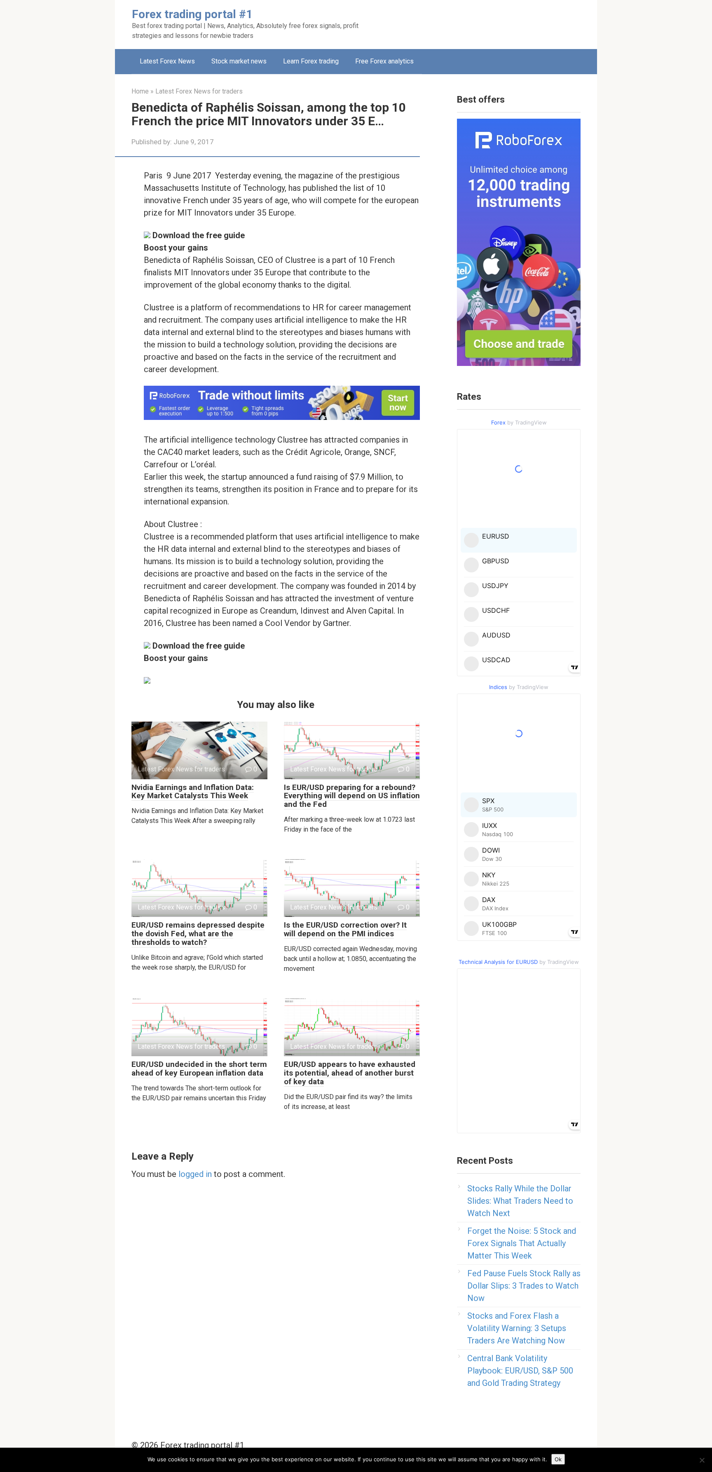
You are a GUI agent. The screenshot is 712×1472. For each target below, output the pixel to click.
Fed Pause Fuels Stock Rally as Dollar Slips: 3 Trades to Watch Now (524, 1285)
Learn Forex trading (311, 61)
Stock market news (239, 61)
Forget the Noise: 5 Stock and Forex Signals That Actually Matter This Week (521, 1243)
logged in (195, 1174)
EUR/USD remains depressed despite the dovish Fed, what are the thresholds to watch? (198, 933)
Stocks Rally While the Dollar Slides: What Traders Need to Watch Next (520, 1201)
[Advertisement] (465, 22)
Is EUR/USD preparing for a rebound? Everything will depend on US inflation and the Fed (352, 796)
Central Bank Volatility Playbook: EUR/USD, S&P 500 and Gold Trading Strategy (520, 1370)
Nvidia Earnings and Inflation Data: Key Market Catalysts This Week (192, 792)
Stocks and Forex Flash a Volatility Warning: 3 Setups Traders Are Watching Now (516, 1328)
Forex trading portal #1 (192, 14)
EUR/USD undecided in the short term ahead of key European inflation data (199, 1068)
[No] (702, 1460)
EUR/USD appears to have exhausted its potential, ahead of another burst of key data (349, 1072)
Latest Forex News (167, 61)
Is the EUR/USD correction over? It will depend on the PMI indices (345, 929)
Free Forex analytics (384, 61)
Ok (558, 1459)
